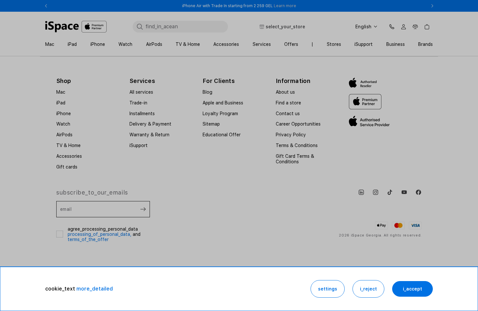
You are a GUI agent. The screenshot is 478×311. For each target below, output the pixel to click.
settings (327, 288)
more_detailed (94, 289)
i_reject (368, 288)
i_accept (412, 288)
